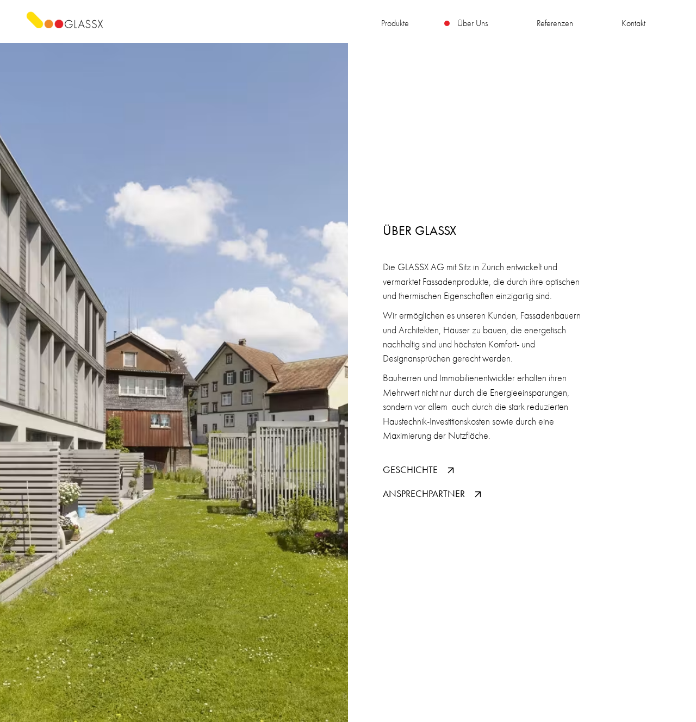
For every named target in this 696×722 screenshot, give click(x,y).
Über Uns (472, 23)
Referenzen (555, 23)
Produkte (395, 23)
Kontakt (633, 23)
